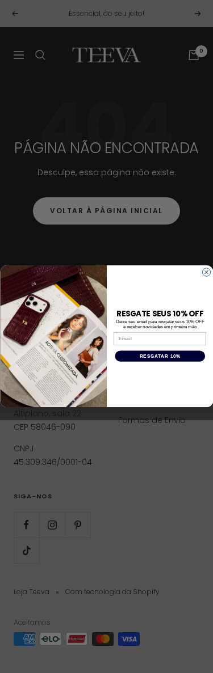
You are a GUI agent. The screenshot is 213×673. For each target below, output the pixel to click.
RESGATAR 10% (159, 356)
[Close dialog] (206, 272)
